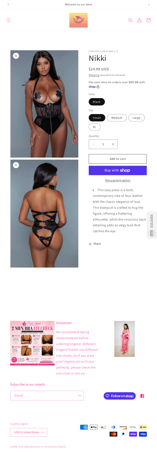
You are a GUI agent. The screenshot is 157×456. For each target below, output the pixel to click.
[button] (8, 20)
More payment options (117, 180)
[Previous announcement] (8, 4)
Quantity (94, 136)
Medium (116, 118)
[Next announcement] (148, 4)
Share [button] (97, 243)
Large (136, 118)
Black (97, 102)
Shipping (94, 74)
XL (94, 127)
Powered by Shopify (55, 446)
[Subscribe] (79, 395)
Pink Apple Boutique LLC (32, 446)
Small (97, 118)
